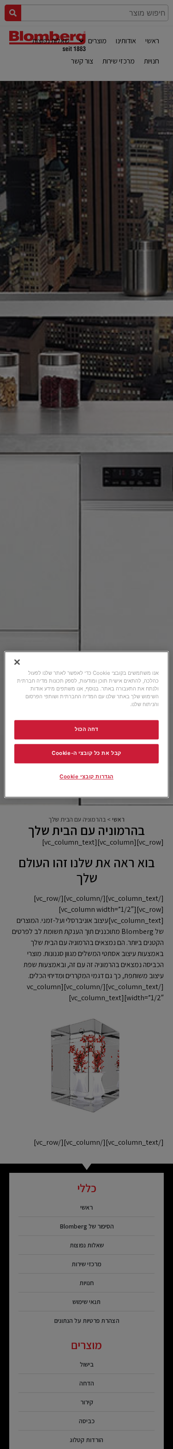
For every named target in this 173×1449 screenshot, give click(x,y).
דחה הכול (86, 729)
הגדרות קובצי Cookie (86, 777)
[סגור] (17, 662)
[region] (86, 724)
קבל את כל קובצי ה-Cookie (86, 753)
